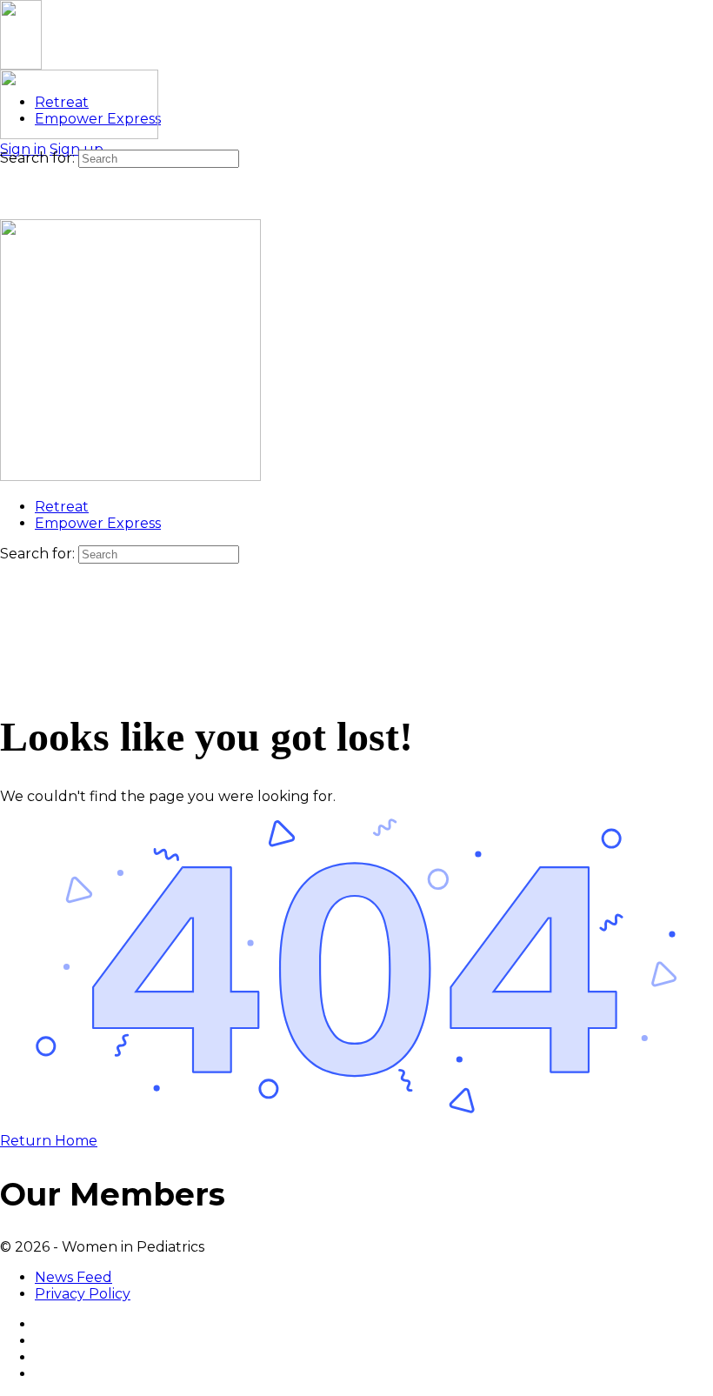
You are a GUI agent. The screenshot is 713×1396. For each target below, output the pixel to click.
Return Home (48, 1140)
